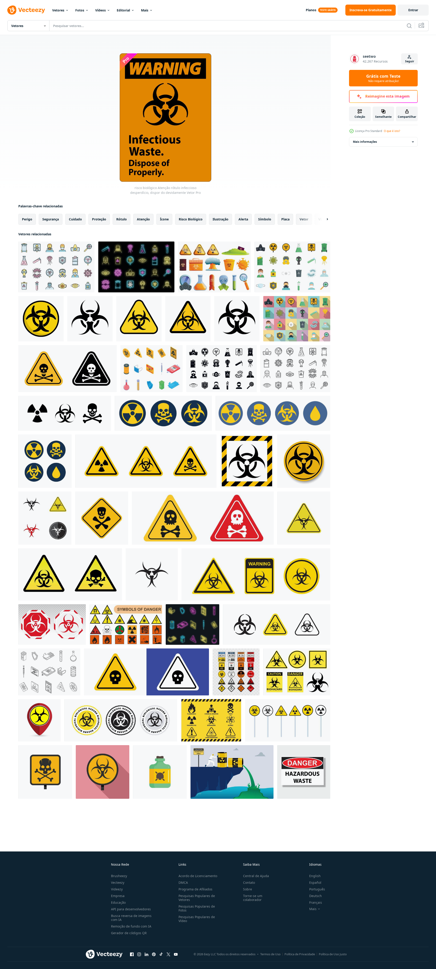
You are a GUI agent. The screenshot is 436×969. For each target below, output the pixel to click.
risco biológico (191, 219)
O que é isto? (392, 131)
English (315, 876)
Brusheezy (119, 876)
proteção (99, 219)
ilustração (220, 219)
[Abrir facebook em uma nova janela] (132, 954)
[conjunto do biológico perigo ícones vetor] (44, 518)
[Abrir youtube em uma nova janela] (176, 954)
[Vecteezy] (26, 10)
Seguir (409, 61)
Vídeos (100, 10)
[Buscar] (409, 25)
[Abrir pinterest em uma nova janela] (154, 954)
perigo (27, 219)
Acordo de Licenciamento (198, 876)
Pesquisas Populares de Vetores (197, 898)
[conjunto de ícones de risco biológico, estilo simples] (296, 318)
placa (285, 219)
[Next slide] (323, 219)
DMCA (183, 882)
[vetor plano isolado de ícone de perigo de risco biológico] (45, 772)
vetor (304, 219)
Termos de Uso (270, 954)
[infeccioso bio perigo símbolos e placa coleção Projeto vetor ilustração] (236, 671)
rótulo (121, 219)
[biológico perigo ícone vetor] (152, 574)
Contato (249, 882)
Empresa (118, 896)
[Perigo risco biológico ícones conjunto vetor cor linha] (56, 267)
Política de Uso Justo (333, 954)
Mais (144, 10)
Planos (311, 10)
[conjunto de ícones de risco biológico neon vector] (192, 624)
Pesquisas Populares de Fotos (197, 908)
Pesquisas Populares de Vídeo (197, 919)
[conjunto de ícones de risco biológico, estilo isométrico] (151, 368)
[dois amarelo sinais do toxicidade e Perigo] (70, 574)
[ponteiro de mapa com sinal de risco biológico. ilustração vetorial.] (39, 720)
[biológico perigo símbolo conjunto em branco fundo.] (255, 574)
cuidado (75, 219)
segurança (50, 219)
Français (315, 902)
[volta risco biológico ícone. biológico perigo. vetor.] (41, 318)
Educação (118, 902)
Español (315, 882)
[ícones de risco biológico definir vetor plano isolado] (292, 267)
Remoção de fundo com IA (131, 926)
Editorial (123, 10)
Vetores (58, 10)
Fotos (79, 10)
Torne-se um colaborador (252, 898)
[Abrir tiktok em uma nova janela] (161, 954)
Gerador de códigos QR (129, 933)
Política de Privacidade (299, 954)
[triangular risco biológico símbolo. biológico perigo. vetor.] (139, 318)
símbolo (264, 219)
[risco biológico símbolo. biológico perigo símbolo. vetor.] (188, 318)
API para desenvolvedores (131, 909)
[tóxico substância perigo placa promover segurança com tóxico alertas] (146, 671)
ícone (164, 219)
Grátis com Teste (383, 78)
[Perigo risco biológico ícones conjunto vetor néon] (136, 267)
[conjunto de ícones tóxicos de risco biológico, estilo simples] (221, 368)
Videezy (117, 889)
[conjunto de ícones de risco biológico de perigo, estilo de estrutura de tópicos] (295, 368)
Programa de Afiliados (195, 889)
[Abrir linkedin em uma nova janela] (146, 954)
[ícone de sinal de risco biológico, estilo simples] (102, 772)
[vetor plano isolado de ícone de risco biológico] (160, 772)
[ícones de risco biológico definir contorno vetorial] (49, 671)
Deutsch (315, 896)
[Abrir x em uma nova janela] (168, 954)
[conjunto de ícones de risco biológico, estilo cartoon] (214, 267)
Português (317, 889)
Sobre (247, 889)
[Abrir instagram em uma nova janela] (139, 954)
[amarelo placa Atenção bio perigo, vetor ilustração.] (247, 461)
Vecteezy (117, 882)
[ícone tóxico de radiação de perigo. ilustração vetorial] (287, 720)
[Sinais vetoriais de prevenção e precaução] (211, 720)
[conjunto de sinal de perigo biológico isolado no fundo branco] (296, 671)
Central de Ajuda (256, 876)
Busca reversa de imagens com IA (131, 918)
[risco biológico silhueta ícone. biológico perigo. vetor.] (237, 318)
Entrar (413, 10)
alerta (243, 219)
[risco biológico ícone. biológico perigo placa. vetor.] (90, 318)
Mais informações (365, 142)
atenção (143, 219)
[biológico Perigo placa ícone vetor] (303, 518)
